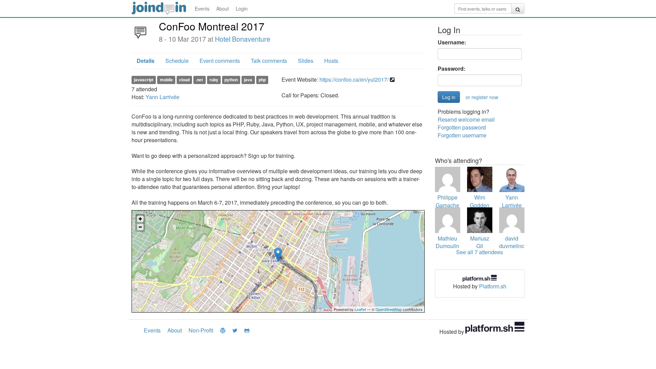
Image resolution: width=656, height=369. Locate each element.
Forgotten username (462, 135)
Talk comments (269, 61)
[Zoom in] (140, 219)
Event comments (220, 61)
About (222, 8)
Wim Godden (479, 201)
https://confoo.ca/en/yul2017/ (353, 79)
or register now (482, 97)
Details (145, 61)
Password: (451, 68)
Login (242, 8)
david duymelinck (513, 242)
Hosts (331, 61)
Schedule (177, 61)
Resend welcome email (466, 119)
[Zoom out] (140, 227)
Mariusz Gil (479, 242)
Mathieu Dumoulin (447, 242)
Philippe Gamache (447, 201)
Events (202, 8)
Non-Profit (201, 330)
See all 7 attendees (479, 252)
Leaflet (360, 309)
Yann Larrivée (162, 97)
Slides (305, 61)
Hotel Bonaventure (242, 39)
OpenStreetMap (388, 309)
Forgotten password (462, 127)
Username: (452, 42)
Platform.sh (492, 286)
